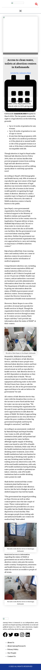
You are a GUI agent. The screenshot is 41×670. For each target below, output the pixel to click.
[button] (20, 10)
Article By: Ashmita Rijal (20, 73)
